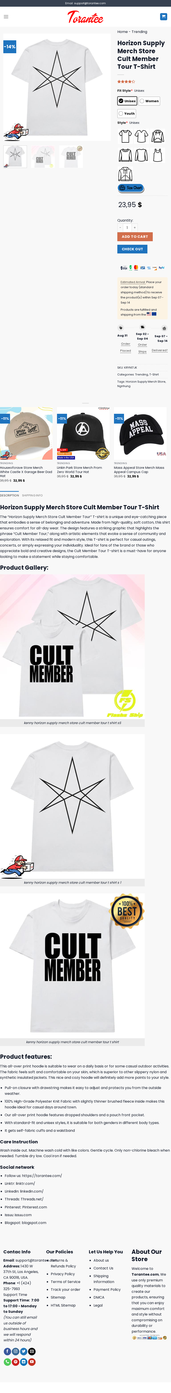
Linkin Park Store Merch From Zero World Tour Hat (79, 470)
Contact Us (103, 1268)
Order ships (142, 348)
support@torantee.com (37, 1260)
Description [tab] (9, 495)
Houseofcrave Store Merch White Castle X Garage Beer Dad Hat (26, 472)
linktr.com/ (25, 1183)
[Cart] (163, 16)
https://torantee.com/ (42, 1175)
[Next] (103, 87)
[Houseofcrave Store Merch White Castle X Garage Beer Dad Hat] (26, 433)
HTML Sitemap (63, 1305)
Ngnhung (123, 386)
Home (122, 31)
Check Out (132, 249)
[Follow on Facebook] (7, 1351)
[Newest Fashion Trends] (86, 16)
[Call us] (7, 1362)
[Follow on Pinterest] (15, 1362)
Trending (139, 31)
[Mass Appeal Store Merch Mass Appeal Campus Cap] (140, 433)
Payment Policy (107, 1289)
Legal (98, 1305)
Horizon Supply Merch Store (145, 381)
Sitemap (58, 1297)
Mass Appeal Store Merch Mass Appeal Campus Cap (139, 470)
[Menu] (6, 16)
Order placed (125, 347)
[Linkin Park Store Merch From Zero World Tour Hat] (83, 433)
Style (122, 122)
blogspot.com (34, 1222)
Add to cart (135, 236)
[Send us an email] (31, 1351)
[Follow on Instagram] (15, 1351)
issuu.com (23, 1215)
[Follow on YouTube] (31, 1362)
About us (101, 1260)
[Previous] (11, 87)
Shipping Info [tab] (32, 495)
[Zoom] (9, 135)
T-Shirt (154, 374)
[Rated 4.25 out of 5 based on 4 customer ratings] (142, 81)
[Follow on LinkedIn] (23, 1362)
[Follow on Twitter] (23, 1351)
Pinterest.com (34, 1207)
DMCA (99, 1297)
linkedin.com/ (32, 1191)
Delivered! (160, 350)
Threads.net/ (32, 1199)
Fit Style (125, 90)
